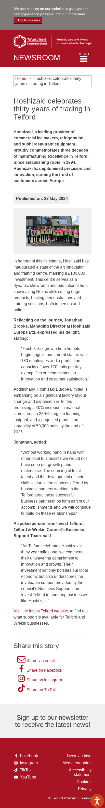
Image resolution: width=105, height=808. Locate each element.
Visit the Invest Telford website (41, 611)
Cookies (83, 782)
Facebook (27, 756)
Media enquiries (76, 763)
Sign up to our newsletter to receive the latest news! (52, 721)
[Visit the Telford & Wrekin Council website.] (52, 40)
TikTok (27, 770)
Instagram (28, 763)
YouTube (27, 777)
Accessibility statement (80, 772)
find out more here (70, 14)
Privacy (84, 789)
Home (20, 78)
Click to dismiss (28, 20)
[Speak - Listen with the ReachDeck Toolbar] (97, 801)
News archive (79, 756)
